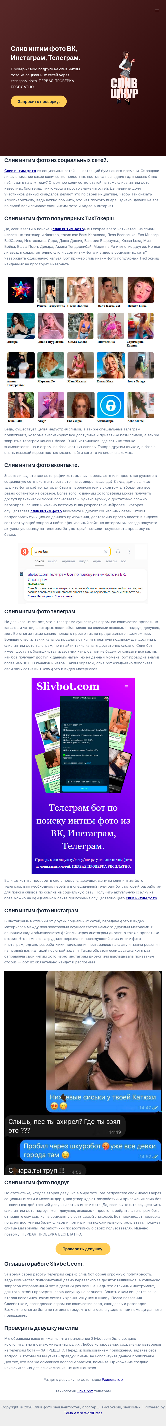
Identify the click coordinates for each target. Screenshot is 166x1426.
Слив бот (85, 1391)
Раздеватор (112, 1379)
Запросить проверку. (39, 101)
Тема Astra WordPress (83, 1413)
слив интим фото (141, 898)
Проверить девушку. (83, 1248)
